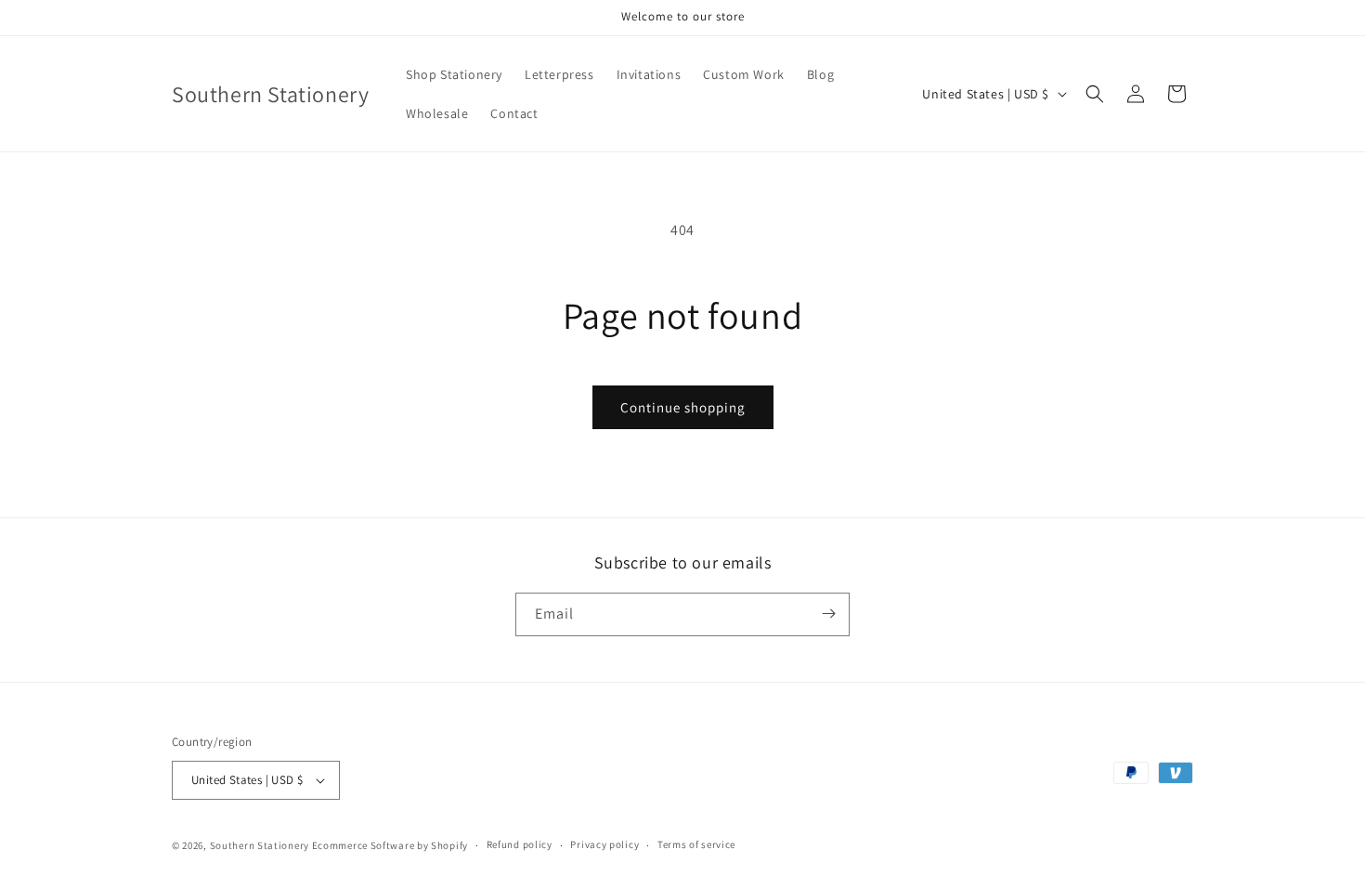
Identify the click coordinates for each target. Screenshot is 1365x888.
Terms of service (696, 844)
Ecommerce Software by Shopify (390, 845)
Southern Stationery (259, 845)
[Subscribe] (828, 613)
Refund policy (519, 844)
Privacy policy (604, 844)
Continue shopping (683, 407)
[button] (1094, 93)
